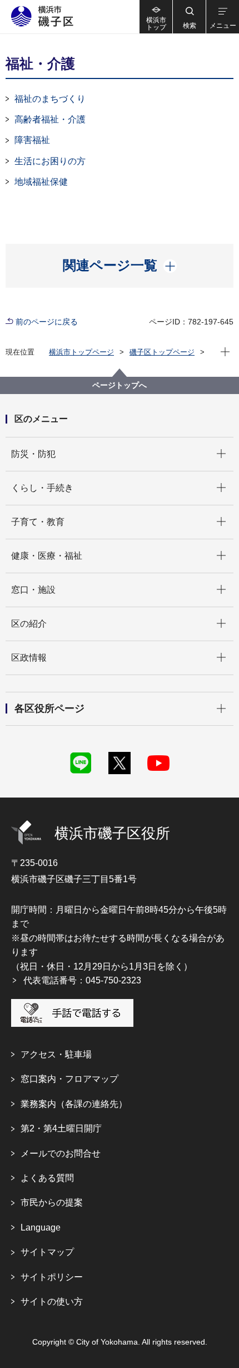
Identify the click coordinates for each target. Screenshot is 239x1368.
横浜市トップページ (81, 352)
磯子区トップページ (162, 352)
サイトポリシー (52, 1277)
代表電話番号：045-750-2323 (82, 980)
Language (41, 1227)
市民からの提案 (52, 1202)
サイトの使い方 (52, 1301)
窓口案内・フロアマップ (69, 1079)
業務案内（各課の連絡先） (74, 1104)
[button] (189, 16)
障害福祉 (32, 140)
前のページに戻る (47, 321)
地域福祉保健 (41, 181)
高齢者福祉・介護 (50, 119)
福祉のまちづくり (50, 99)
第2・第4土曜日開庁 (61, 1128)
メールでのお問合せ (61, 1153)
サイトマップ (47, 1252)
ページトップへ (119, 385)
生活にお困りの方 (50, 161)
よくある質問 (47, 1178)
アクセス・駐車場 (56, 1054)
